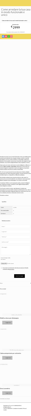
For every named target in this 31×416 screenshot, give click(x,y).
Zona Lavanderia (5, 388)
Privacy (24, 408)
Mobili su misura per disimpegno (9, 318)
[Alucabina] (8, 2)
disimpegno (13, 180)
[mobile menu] (29, 2)
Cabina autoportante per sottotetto (10, 353)
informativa (11, 269)
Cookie (5, 410)
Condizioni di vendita (17, 408)
